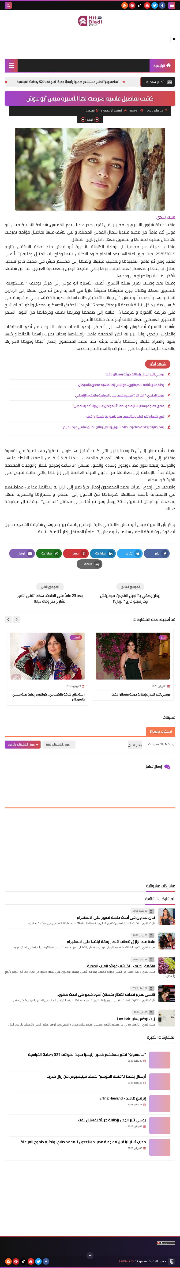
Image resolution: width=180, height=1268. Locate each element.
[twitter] (154, 5)
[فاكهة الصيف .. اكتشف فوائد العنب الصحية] (166, 965)
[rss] (124, 5)
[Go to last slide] (16, 619)
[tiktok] (139, 5)
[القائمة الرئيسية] (11, 65)
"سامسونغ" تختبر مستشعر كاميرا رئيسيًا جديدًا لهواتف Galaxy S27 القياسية (92, 82)
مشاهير (90, 110)
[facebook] (162, 5)
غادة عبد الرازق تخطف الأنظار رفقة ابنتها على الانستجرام (111, 941)
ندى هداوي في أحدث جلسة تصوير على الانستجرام (116, 917)
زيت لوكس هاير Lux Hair (136, 1018)
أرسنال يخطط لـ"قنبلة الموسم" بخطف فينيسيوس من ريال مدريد (96, 1076)
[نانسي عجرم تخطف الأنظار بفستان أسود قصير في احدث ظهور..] (166, 993)
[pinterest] (132, 5)
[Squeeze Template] (171, 1261)
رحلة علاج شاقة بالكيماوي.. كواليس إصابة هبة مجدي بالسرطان (121, 385)
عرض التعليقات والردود (21, 744)
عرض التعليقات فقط (58, 744)
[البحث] (8, 5)
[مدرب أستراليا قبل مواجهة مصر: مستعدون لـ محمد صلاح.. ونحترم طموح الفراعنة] (159, 1147)
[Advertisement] (90, 42)
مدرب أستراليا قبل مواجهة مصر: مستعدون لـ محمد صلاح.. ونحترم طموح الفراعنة (83, 1141)
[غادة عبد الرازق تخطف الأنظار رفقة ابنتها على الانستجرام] (166, 941)
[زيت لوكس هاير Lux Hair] (166, 1018)
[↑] (90, 1255)
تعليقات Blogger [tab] (161, 731)
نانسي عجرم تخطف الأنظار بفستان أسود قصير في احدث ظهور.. (106, 994)
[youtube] (147, 5)
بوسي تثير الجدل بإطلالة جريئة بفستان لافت (135, 374)
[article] (50, 593)
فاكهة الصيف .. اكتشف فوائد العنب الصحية (121, 965)
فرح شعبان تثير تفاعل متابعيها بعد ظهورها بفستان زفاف (125, 416)
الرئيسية (159, 66)
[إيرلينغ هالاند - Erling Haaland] (159, 1103)
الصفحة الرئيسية (113, 110)
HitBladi (124, 1261)
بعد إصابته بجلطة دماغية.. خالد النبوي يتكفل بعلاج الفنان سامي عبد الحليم (113, 427)
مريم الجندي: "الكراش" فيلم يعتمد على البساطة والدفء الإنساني (119, 395)
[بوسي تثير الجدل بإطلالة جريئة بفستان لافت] (159, 1125)
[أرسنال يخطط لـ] (159, 1081)
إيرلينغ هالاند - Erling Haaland (122, 1098)
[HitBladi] (90, 21)
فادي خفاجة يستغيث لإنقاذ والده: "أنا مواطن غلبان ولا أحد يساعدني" (118, 406)
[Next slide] (8, 619)
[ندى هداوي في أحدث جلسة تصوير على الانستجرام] (166, 916)
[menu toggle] (171, 5)
